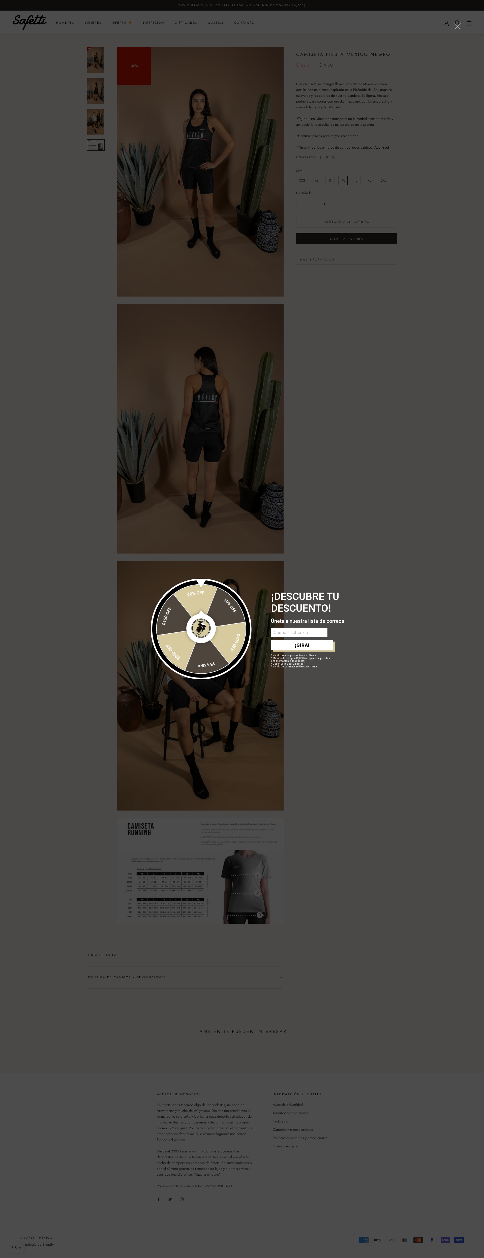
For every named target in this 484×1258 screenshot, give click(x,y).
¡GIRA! (302, 645)
